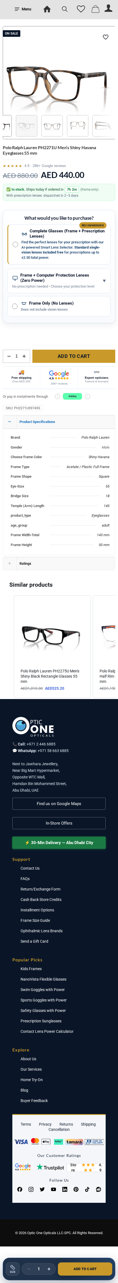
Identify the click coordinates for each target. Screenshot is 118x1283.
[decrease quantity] (9, 356)
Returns (66, 1124)
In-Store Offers (59, 823)
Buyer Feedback (34, 1100)
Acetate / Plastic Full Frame (88, 467)
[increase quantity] (24, 356)
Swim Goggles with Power (43, 989)
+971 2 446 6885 (41, 744)
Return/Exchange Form (40, 889)
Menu (27, 9)
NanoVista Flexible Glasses (43, 979)
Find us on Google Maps (59, 803)
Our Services (31, 1069)
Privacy (45, 1124)
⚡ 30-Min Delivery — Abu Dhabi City (59, 842)
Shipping (88, 1124)
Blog (24, 1090)
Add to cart (74, 356)
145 (106, 506)
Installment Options (37, 910)
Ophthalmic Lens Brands (42, 931)
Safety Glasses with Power (43, 1010)
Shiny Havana (99, 457)
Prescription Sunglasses (41, 1021)
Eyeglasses (100, 515)
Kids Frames (31, 969)
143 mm (103, 535)
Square (104, 476)
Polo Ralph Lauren (95, 437)
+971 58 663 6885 (53, 750)
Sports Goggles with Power (44, 1000)
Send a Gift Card (34, 941)
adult (105, 525)
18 (107, 496)
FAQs (25, 878)
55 (107, 486)
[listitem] (52, 646)
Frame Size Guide (35, 920)
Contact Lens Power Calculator (47, 1031)
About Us (28, 1059)
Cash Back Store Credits (41, 899)
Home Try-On (32, 1080)
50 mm (104, 545)
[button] (8, 646)
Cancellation (59, 1129)
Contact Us (30, 868)
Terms (26, 1124)
